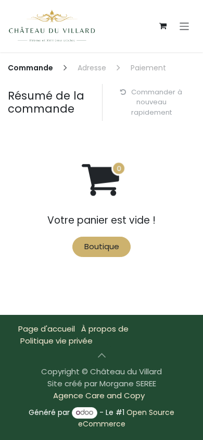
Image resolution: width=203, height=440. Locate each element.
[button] (101, 355)
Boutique (101, 246)
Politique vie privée (56, 340)
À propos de (105, 328)
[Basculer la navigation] (184, 26)
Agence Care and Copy (99, 395)
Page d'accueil (46, 328)
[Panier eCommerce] (163, 26)
